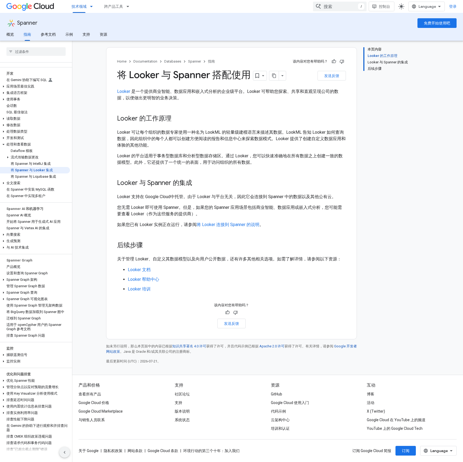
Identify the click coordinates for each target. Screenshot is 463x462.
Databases (172, 61)
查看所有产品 (90, 394)
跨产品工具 (113, 6)
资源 (103, 34)
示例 (69, 34)
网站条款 (135, 451)
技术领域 (79, 6)
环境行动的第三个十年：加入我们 (211, 451)
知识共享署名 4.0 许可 (189, 346)
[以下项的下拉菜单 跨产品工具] (129, 6)
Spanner (27, 23)
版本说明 (182, 411)
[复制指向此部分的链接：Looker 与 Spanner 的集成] (197, 183)
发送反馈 (331, 75)
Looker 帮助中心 (143, 279)
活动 (370, 403)
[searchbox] (36, 51)
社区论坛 (182, 394)
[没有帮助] (342, 61)
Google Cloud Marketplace (101, 411)
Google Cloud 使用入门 (290, 403)
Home (121, 61)
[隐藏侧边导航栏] (64, 452)
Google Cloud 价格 (94, 403)
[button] (35, 86)
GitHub (276, 394)
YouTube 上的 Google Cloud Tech (395, 428)
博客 (370, 394)
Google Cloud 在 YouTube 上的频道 (396, 420)
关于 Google (89, 451)
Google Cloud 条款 (163, 451)
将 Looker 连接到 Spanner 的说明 (228, 224)
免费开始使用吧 (437, 23)
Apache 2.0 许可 (272, 346)
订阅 (405, 450)
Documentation (145, 61)
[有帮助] (334, 61)
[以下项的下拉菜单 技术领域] (93, 6)
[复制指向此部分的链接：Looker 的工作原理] (176, 119)
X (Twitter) (376, 411)
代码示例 (278, 411)
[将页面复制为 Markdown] (274, 75)
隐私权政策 (113, 451)
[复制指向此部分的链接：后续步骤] (148, 245)
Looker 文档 (139, 269)
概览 (10, 34)
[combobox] (340, 6)
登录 (453, 6)
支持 (86, 34)
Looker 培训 (139, 289)
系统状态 (182, 420)
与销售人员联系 (92, 420)
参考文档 (48, 34)
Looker (123, 91)
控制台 (384, 6)
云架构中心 (280, 420)
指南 (27, 34)
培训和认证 (280, 428)
